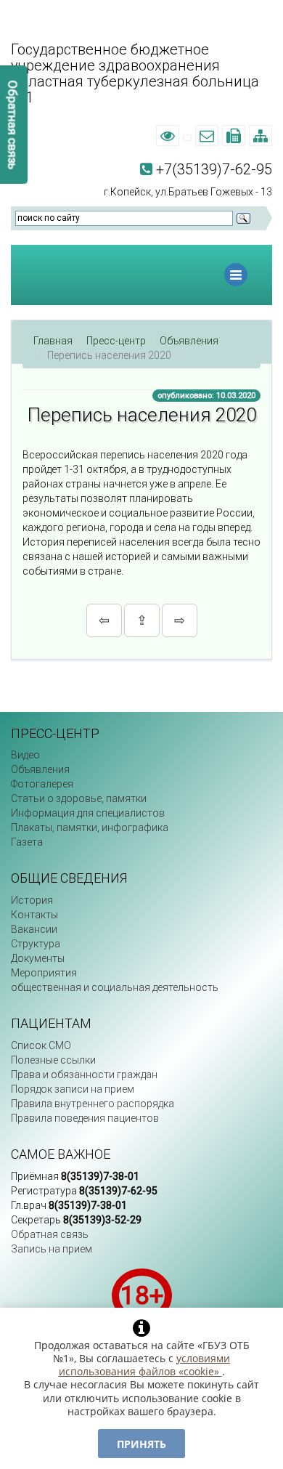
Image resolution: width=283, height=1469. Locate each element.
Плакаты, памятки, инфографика (89, 827)
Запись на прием (51, 1249)
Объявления (189, 341)
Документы (38, 958)
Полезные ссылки (53, 1060)
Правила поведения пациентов (85, 1118)
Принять (141, 1444)
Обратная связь (50, 1234)
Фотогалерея (42, 784)
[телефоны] (233, 136)
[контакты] (187, 136)
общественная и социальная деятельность (114, 987)
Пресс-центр (116, 341)
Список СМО (41, 1045)
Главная (53, 341)
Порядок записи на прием (72, 1089)
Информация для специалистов (88, 813)
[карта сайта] (260, 136)
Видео (25, 755)
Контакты (34, 914)
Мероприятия (44, 973)
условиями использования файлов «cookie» (145, 1364)
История (32, 900)
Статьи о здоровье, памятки (79, 798)
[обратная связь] (206, 136)
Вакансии (34, 929)
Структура (35, 944)
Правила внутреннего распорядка (92, 1103)
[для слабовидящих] (167, 136)
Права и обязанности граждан (84, 1074)
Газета (27, 842)
